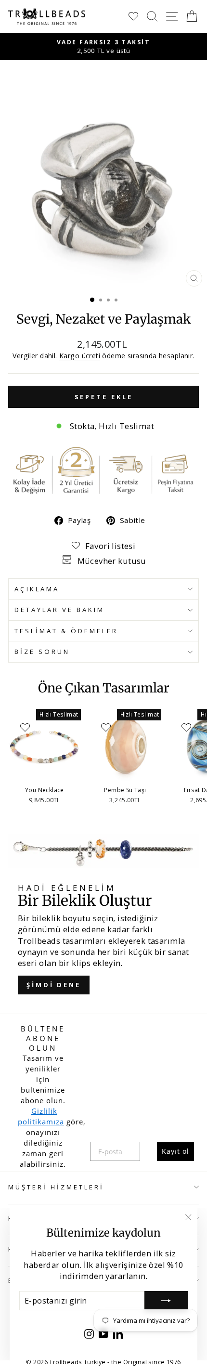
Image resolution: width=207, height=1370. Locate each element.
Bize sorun (42, 651)
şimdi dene (53, 984)
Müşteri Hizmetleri (56, 1187)
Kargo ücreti (79, 355)
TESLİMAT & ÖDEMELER (66, 630)
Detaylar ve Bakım (59, 609)
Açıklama (36, 589)
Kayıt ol (175, 1151)
